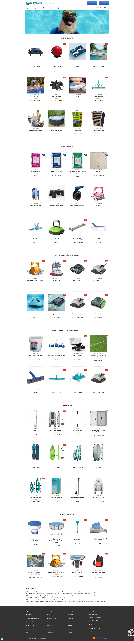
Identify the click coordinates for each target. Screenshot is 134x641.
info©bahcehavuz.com (94, 628)
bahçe (36, 592)
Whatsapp (1, 639)
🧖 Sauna (45, 8)
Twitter (69, 621)
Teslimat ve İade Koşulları (32, 621)
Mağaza (49, 614)
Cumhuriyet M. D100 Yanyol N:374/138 (97, 617)
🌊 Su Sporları (62, 8)
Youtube (70, 632)
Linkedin (70, 625)
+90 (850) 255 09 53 (94, 624)
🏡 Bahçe (29, 8)
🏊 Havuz (37, 8)
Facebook (70, 618)
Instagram (70, 614)
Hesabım (49, 625)
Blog (27, 632)
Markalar (49, 621)
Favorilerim (49, 629)
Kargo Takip (50, 632)
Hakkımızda (29, 614)
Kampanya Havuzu (51, 618)
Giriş (92, 3)
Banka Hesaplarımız (31, 629)
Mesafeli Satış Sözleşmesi (32, 618)
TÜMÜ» (70, 7)
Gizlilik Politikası (30, 625)
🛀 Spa (53, 8)
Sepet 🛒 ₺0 (104, 3)
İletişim (90, 632)
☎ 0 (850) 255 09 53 (102, 8)
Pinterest (70, 629)
